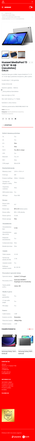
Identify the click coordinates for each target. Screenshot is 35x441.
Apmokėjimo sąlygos (7, 382)
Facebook (3, 118)
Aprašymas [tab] (8, 125)
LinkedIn (9, 118)
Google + (12, 118)
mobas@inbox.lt (6, 373)
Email (15, 118)
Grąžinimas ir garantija (7, 386)
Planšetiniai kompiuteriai (7, 113)
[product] (9, 340)
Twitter (6, 118)
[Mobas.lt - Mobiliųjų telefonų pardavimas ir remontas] (7, 7)
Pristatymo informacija (7, 384)
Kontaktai (4, 389)
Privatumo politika (6, 387)
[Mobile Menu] (3, 7)
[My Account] (3, 2)
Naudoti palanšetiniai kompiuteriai (15, 111)
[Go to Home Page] (2, 13)
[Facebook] (32, 2)
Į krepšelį (13, 335)
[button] (4, 36)
